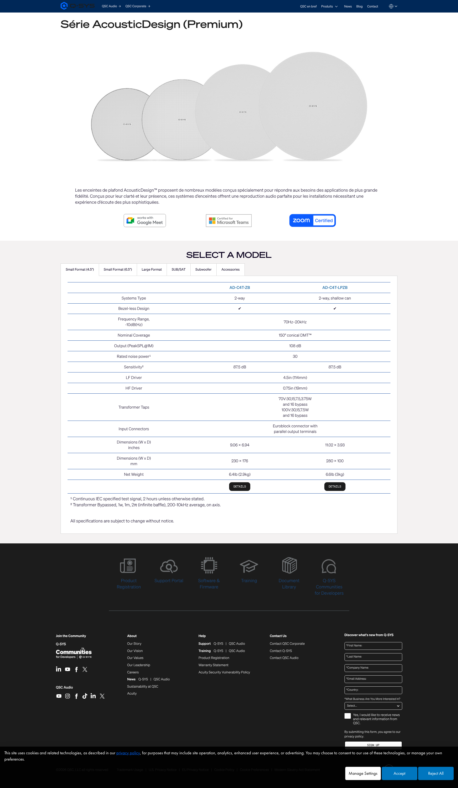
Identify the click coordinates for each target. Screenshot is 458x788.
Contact (372, 6)
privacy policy (354, 736)
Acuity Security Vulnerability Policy (224, 672)
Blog (359, 6)
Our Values (135, 658)
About (132, 636)
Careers (133, 672)
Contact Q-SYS (281, 651)
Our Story (134, 643)
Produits (327, 6)
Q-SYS (61, 644)
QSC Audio (64, 689)
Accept (399, 773)
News (348, 6)
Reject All (436, 773)
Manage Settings (363, 773)
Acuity (132, 693)
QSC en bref (308, 6)
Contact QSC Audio (284, 658)
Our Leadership (138, 665)
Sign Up (373, 745)
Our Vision (135, 651)
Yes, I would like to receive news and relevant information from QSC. (376, 719)
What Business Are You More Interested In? (372, 699)
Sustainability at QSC (142, 686)
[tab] (80, 269)
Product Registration (214, 658)
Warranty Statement (214, 665)
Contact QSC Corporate (287, 643)
